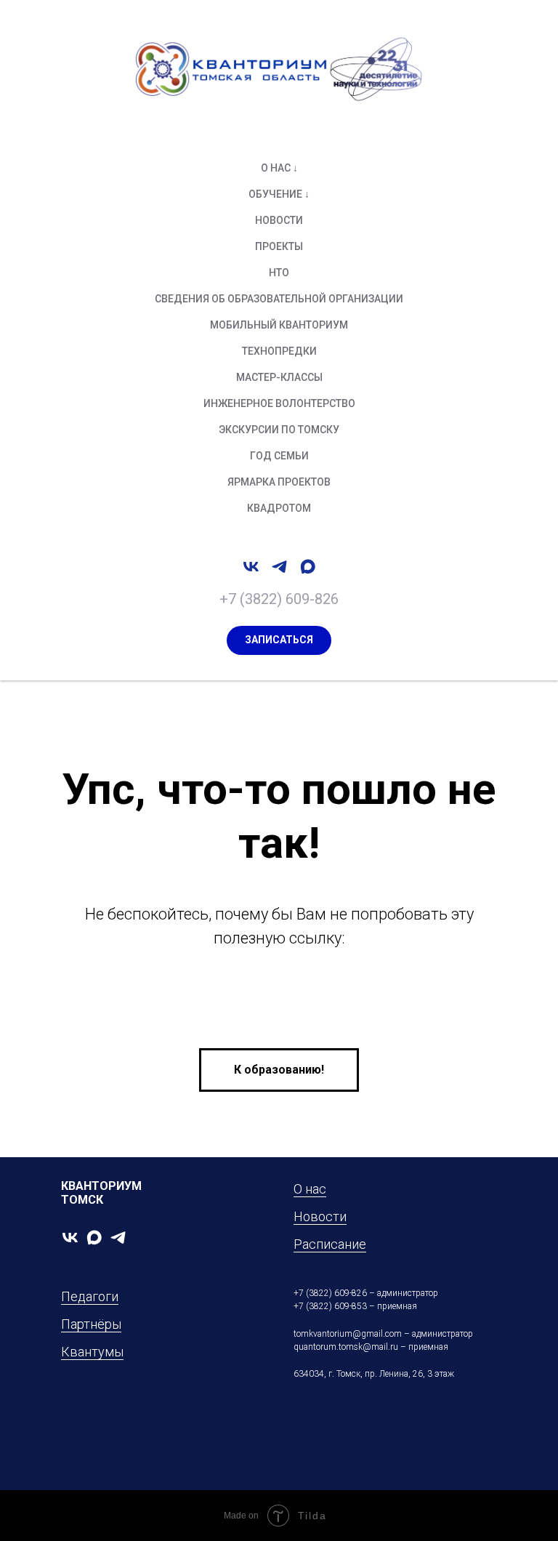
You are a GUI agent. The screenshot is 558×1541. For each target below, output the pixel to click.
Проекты (279, 246)
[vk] (251, 567)
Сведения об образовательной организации (279, 299)
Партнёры (91, 1324)
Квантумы (92, 1351)
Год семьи (279, 456)
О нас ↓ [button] (279, 168)
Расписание (330, 1244)
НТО (279, 272)
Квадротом (279, 508)
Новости (279, 220)
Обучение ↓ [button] (279, 194)
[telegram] (279, 567)
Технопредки (279, 351)
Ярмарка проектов (279, 482)
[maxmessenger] (308, 567)
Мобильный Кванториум (279, 325)
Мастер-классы (279, 377)
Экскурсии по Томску (279, 429)
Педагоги (89, 1296)
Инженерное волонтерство (279, 403)
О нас (310, 1188)
